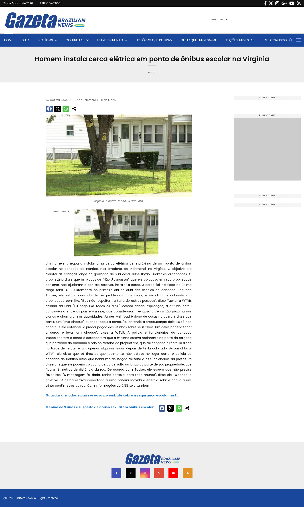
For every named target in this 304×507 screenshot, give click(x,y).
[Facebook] (265, 3)
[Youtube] (291, 3)
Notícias (46, 40)
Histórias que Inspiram (154, 40)
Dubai (26, 40)
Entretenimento (110, 40)
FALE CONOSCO (50, 3)
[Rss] (299, 3)
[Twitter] (271, 3)
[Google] (284, 3)
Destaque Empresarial (199, 40)
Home (8, 40)
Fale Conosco (275, 40)
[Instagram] (277, 3)
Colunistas (75, 40)
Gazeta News (59, 100)
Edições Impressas (239, 40)
